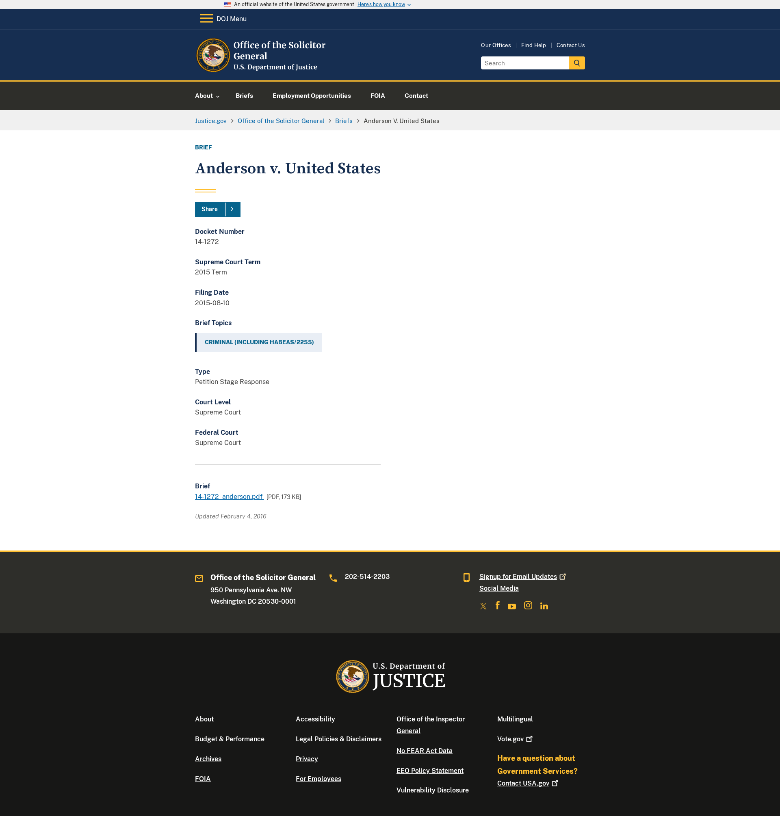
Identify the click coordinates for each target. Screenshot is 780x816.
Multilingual (515, 719)
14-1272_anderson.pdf (229, 497)
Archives (208, 759)
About (204, 719)
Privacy (307, 759)
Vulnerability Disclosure (432, 790)
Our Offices (496, 45)
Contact (523, 783)
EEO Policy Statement (430, 771)
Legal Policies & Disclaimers (338, 739)
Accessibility (315, 719)
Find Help (533, 45)
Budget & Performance (229, 739)
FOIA (203, 779)
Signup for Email (518, 577)
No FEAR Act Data (424, 751)
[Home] (261, 70)
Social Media (499, 588)
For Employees (318, 779)
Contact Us (571, 45)
